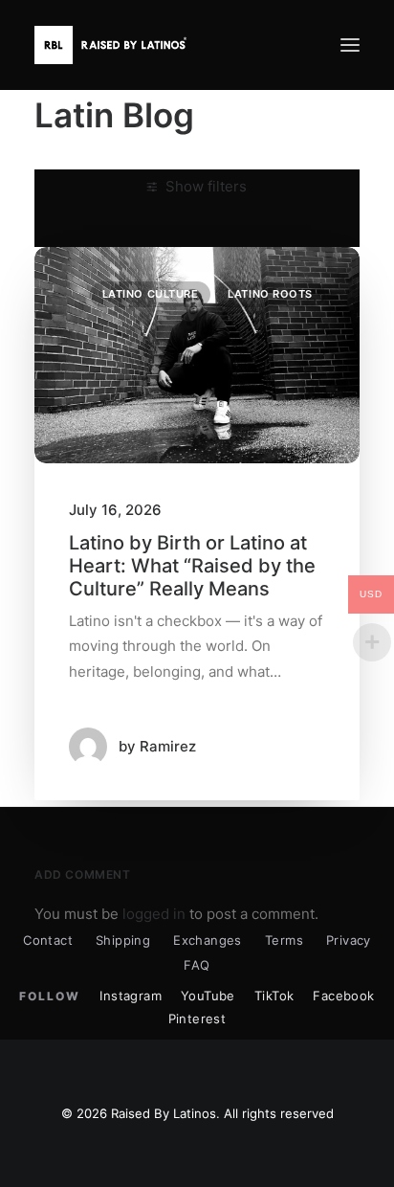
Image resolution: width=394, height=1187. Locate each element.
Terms (284, 940)
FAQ (196, 965)
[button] (350, 45)
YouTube (208, 995)
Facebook (343, 995)
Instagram (130, 995)
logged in (154, 914)
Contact (48, 940)
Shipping (123, 940)
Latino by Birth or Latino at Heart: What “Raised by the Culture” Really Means (192, 565)
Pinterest (197, 1018)
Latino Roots (270, 294)
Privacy (348, 940)
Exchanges (207, 940)
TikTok (274, 995)
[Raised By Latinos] (114, 45)
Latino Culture (150, 294)
